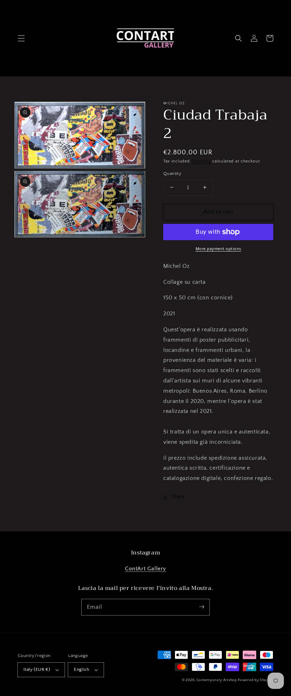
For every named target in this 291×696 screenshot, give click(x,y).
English (81, 669)
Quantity (172, 173)
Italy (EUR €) (36, 669)
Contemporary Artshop (217, 680)
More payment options (218, 249)
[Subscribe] (201, 607)
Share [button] (178, 496)
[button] (21, 38)
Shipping (201, 161)
